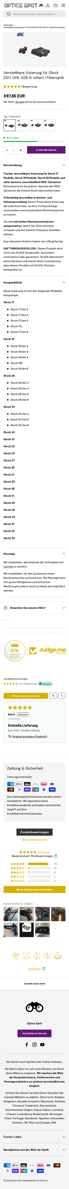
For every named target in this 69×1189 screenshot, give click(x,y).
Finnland (18, 1105)
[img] (34, 852)
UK (26, 1122)
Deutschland (48, 1105)
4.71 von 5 (44, 852)
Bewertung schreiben (26, 695)
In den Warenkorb (46, 149)
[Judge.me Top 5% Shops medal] (57, 956)
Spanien (44, 1118)
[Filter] (53, 696)
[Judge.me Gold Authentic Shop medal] (26, 956)
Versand (19, 101)
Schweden (57, 1118)
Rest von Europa (39, 1122)
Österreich (46, 1097)
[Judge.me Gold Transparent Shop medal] (36, 956)
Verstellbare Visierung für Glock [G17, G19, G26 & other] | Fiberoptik (34, 27)
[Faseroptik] (10, 125)
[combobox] (34, 13)
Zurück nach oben (34, 983)
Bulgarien (10, 1101)
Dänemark (47, 1101)
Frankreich (32, 1105)
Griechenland (13, 1109)
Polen (8, 1118)
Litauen (11, 1114)
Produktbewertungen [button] (34, 832)
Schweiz (17, 1122)
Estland (60, 1101)
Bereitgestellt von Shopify (35, 1180)
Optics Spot (16, 1180)
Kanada (22, 1101)
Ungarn (28, 1109)
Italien (46, 1109)
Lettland (57, 1109)
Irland (37, 1109)
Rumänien (31, 1118)
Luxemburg (24, 1114)
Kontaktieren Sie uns (34, 1033)
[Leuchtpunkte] (36, 125)
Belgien (59, 1097)
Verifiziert (34, 968)
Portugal (18, 1118)
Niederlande (40, 1114)
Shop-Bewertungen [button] (34, 839)
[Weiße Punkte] (49, 125)
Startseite (8, 25)
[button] (12, 86)
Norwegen (56, 1114)
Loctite (8, 566)
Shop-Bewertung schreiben (34, 889)
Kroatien (33, 1101)
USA (53, 1122)
